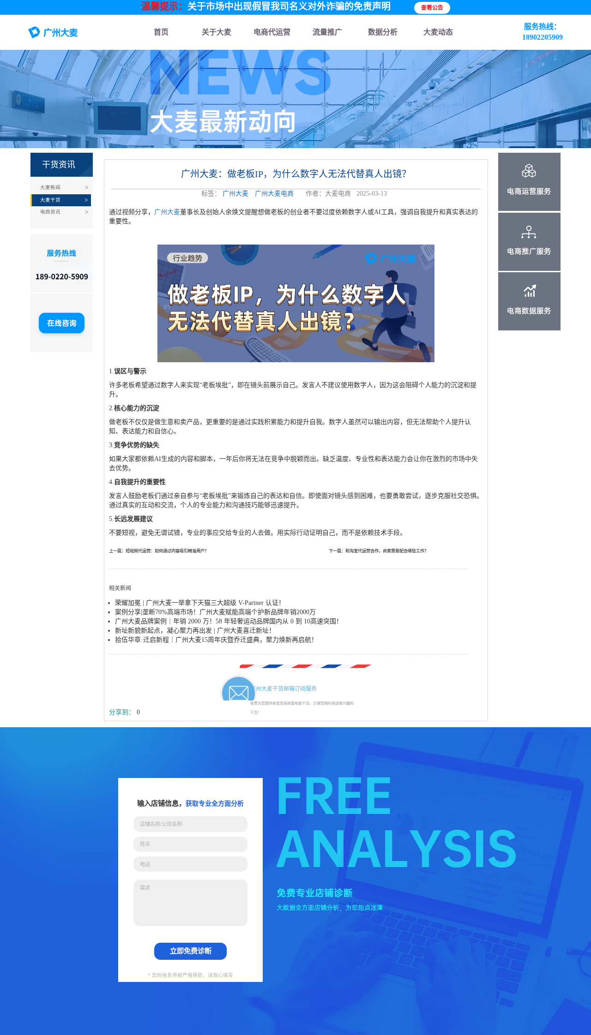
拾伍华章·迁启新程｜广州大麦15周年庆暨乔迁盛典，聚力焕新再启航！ (216, 639)
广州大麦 (235, 193)
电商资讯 (50, 212)
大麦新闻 (50, 187)
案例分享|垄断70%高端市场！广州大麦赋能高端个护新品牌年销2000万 (215, 612)
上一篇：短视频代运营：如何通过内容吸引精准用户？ (159, 551)
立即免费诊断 (190, 951)
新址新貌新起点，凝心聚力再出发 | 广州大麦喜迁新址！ (195, 630)
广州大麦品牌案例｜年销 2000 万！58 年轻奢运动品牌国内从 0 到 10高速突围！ (229, 621)
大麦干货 (50, 200)
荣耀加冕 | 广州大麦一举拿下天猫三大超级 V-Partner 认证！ (200, 602)
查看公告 (432, 8)
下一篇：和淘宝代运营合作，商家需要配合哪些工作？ (378, 551)
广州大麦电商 (274, 193)
